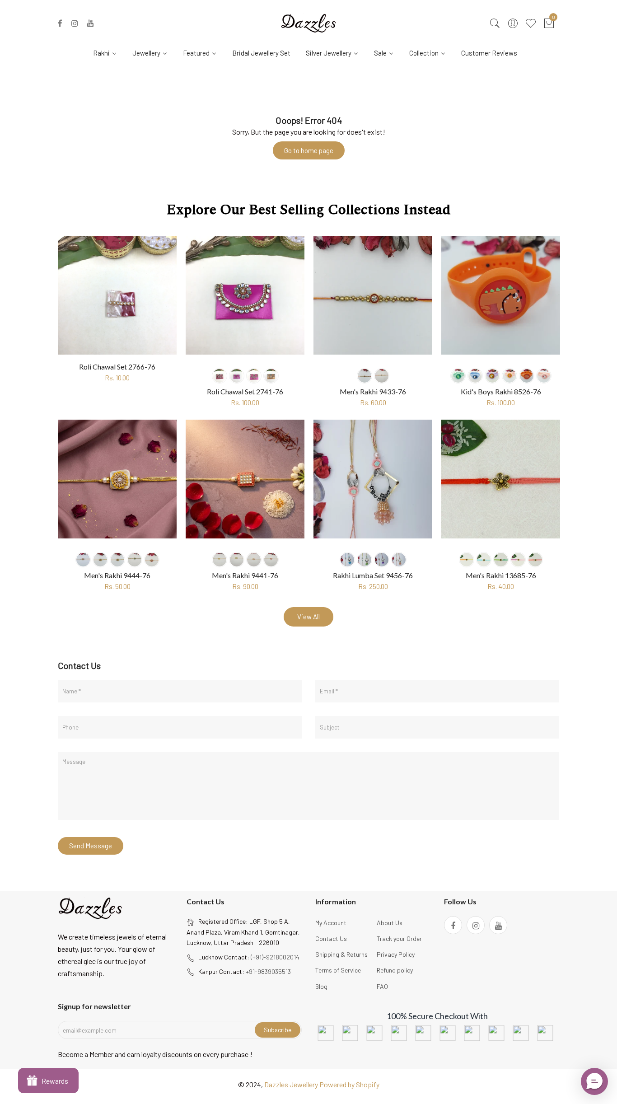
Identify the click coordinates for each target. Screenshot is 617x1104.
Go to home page (308, 150)
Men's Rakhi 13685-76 (501, 575)
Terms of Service (338, 970)
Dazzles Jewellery (291, 1084)
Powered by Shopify (349, 1084)
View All (308, 617)
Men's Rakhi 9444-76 (117, 575)
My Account (330, 922)
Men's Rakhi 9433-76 (373, 391)
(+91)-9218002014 (275, 957)
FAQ (382, 986)
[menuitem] (108, 52)
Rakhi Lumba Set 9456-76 (373, 575)
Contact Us (331, 938)
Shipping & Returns (341, 954)
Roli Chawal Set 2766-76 (117, 366)
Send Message (90, 846)
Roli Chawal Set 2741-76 (245, 391)
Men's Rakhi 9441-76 (245, 575)
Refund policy (395, 970)
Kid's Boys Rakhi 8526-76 (501, 391)
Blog (321, 986)
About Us (389, 922)
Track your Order (399, 938)
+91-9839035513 (268, 971)
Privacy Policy (396, 954)
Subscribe (277, 1030)
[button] (594, 1081)
